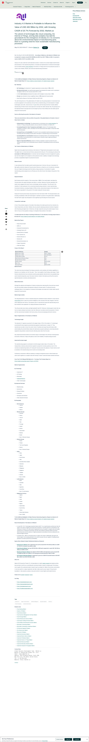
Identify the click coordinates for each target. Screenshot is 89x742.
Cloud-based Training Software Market (25, 620)
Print (74, 13)
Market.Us (36, 47)
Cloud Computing (18, 603)
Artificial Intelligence (34, 601)
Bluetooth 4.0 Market (21, 632)
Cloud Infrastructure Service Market (24, 618)
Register (80, 2)
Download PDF (76, 15)
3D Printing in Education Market (24, 555)
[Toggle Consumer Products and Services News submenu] (23, 6)
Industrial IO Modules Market (23, 638)
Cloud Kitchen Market (21, 613)
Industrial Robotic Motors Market (24, 636)
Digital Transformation (25, 601)
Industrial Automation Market (23, 634)
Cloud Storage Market (21, 616)
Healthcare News (47, 6)
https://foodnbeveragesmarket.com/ (25, 588)
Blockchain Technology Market (23, 624)
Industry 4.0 (17, 601)
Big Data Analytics (43, 601)
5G (49, 308)
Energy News (27, 6)
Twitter (31, 574)
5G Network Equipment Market (23, 628)
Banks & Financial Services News (37, 6)
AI (35, 104)
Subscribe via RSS (77, 17)
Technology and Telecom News (69, 6)
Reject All (68, 739)
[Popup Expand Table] (62, 252)
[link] (43, 2)
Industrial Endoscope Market (23, 641)
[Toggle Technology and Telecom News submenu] (75, 6)
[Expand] (23, 73)
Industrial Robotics (21, 378)
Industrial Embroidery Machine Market (25, 643)
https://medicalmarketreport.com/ (24, 582)
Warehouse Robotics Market (23, 551)
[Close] (87, 739)
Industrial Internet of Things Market (24, 639)
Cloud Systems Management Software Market (27, 614)
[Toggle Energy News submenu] (31, 6)
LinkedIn (23, 574)
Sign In (73, 2)
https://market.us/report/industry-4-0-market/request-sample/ (40, 81)
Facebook (27, 574)
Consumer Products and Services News (17, 6)
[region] (44, 739)
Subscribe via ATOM (77, 19)
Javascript (75, 21)
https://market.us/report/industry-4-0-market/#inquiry (32, 216)
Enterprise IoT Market (22, 544)
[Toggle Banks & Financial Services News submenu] (42, 6)
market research (46, 563)
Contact (16, 662)
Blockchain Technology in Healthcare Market (26, 626)
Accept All (77, 739)
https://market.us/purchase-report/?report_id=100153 (26, 361)
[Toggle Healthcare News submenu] (52, 6)
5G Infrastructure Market (22, 630)
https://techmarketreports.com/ (24, 586)
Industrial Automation (27, 603)
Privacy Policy (45, 740)
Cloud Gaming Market (21, 609)
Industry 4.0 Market (21, 611)
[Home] (7, 3)
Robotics (50, 601)
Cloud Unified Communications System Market (27, 622)
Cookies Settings (59, 739)
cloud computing (29, 66)
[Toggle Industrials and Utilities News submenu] (63, 6)
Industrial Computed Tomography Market (26, 645)
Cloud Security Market (22, 548)
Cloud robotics (18, 300)
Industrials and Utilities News (58, 6)
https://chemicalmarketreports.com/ (25, 584)
